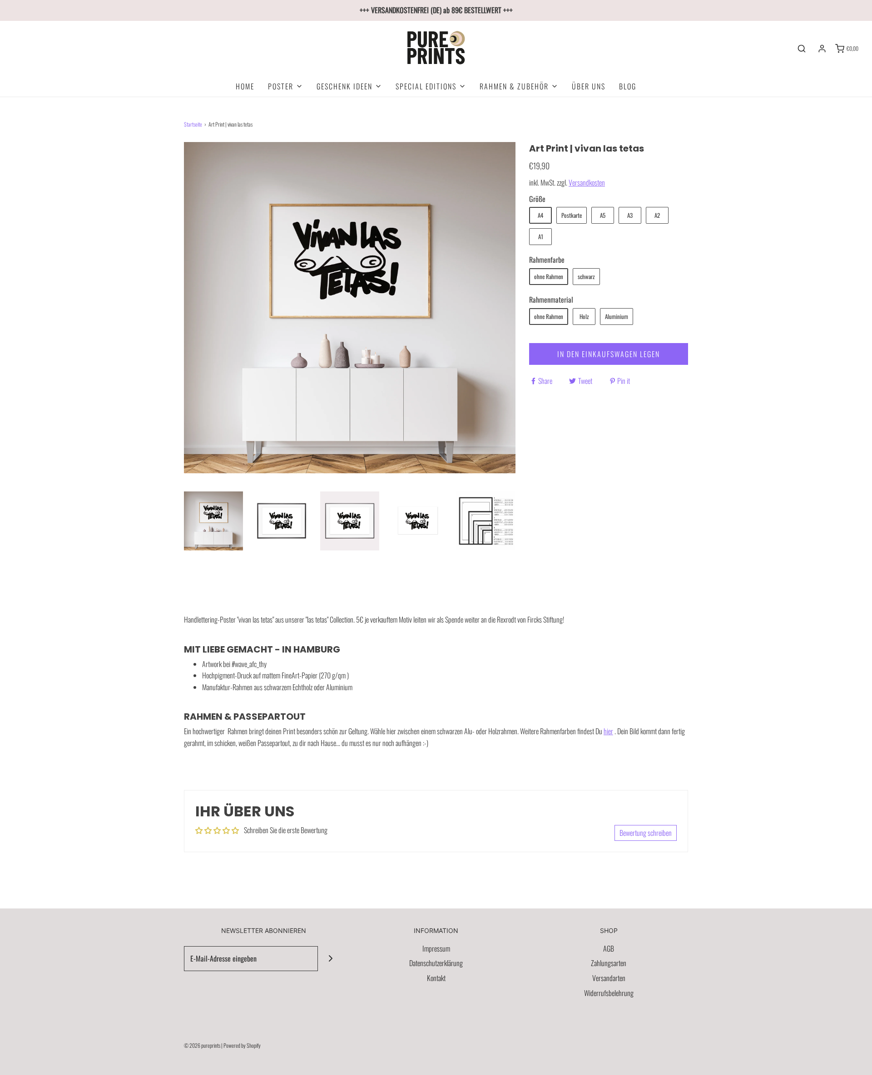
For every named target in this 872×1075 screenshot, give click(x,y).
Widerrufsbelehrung (609, 992)
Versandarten (608, 977)
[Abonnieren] (330, 958)
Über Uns (588, 86)
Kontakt (436, 977)
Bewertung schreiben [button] (645, 832)
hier (608, 731)
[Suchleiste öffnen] (801, 48)
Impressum (436, 948)
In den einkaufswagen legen (608, 354)
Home (245, 86)
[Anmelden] (822, 48)
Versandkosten (587, 182)
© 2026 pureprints (202, 1045)
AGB (608, 948)
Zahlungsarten (608, 962)
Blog (627, 86)
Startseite (193, 124)
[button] (213, 520)
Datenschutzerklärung (436, 962)
